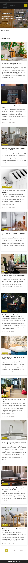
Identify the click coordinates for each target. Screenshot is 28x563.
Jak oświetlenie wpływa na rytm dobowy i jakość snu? (7, 18)
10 (14, 550)
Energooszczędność (21, 12)
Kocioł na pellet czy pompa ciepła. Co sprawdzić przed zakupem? (14, 191)
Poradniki (5, 101)
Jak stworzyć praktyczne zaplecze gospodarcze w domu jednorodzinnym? (14, 443)
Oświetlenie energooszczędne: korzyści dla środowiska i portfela (21, 18)
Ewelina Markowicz (4, 22)
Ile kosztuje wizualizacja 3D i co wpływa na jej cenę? (13, 106)
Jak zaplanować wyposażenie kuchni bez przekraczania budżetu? (12, 64)
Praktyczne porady (7, 13)
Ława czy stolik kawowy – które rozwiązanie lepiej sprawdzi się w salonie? (13, 488)
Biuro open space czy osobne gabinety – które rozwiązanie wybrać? (13, 400)
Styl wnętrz (5, 353)
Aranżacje (5, 59)
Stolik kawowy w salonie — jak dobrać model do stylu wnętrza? (14, 529)
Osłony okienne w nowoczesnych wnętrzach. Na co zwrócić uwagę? (13, 234)
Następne (21, 550)
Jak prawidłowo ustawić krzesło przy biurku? (13, 275)
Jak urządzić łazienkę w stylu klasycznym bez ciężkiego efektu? (13, 358)
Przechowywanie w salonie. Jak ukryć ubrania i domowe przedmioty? (13, 149)
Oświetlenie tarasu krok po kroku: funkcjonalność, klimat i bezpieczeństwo (12, 315)
